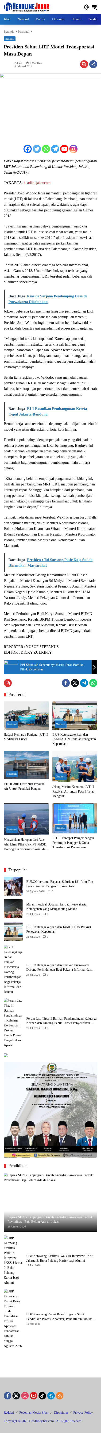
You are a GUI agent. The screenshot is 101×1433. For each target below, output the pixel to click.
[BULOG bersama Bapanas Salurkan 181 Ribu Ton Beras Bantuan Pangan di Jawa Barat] (13, 886)
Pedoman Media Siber (34, 1412)
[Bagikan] (93, 64)
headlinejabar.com (37, 183)
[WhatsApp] (93, 683)
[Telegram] (55, 149)
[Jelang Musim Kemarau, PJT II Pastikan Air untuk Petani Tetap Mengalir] (74, 766)
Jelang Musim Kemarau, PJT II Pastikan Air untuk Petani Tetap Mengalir (73, 791)
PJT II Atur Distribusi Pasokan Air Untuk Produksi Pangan (24, 786)
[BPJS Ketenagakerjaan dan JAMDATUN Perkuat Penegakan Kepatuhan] (74, 715)
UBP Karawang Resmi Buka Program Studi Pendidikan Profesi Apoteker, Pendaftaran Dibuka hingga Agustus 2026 (59, 1317)
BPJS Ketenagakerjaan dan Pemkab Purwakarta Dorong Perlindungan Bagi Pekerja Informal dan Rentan (58, 967)
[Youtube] (64, 149)
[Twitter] (37, 149)
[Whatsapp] (46, 149)
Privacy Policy (83, 1412)
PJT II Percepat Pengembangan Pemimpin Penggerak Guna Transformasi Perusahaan (73, 842)
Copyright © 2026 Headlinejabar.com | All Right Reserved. (43, 1421)
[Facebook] (27, 149)
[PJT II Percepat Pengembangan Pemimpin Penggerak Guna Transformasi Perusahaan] (74, 818)
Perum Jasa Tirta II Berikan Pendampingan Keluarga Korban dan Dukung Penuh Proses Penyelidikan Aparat (61, 1021)
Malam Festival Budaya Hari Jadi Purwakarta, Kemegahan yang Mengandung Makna (56, 907)
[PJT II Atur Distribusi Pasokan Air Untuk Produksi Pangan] (26, 765)
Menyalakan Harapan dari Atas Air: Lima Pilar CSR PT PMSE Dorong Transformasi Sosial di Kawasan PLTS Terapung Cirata (25, 844)
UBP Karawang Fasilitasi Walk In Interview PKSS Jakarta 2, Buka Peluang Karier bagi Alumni (59, 1258)
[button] (86, 7)
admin (18, 63)
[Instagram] (73, 149)
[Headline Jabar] (26, 7)
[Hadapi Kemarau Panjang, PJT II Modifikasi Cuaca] (26, 715)
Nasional (9, 38)
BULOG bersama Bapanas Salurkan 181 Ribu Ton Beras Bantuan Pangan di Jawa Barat (59, 884)
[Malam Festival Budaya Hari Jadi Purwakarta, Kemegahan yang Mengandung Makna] (13, 908)
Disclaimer (61, 1412)
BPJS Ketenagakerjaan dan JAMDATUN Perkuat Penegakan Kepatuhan (74, 739)
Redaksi (9, 1412)
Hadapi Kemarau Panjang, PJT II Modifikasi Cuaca (26, 737)
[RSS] (59, 1395)
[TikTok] (42, 1395)
